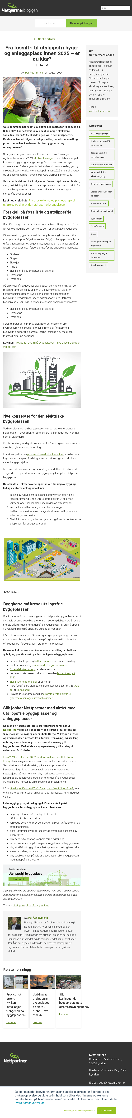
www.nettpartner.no (99, 111)
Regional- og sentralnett (102, 211)
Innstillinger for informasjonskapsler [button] (79, 1110)
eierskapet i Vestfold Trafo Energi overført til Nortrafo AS (41, 788)
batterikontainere (43, 661)
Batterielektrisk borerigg (23, 669)
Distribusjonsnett (98, 265)
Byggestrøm (96, 218)
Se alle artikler (46, 39)
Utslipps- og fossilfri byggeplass (31, 906)
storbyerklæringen (44, 158)
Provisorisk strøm (99, 203)
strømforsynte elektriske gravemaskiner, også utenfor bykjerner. (40, 696)
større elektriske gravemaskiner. (50, 665)
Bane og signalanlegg (101, 184)
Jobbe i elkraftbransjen (101, 164)
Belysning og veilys (99, 133)
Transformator (97, 226)
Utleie (93, 234)
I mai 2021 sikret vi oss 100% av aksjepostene (29, 757)
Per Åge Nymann (34, 73)
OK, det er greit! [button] (106, 1110)
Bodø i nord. (23, 690)
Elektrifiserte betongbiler (23, 682)
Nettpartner (10, 730)
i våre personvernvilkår (29, 1103)
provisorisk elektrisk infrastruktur (45, 454)
